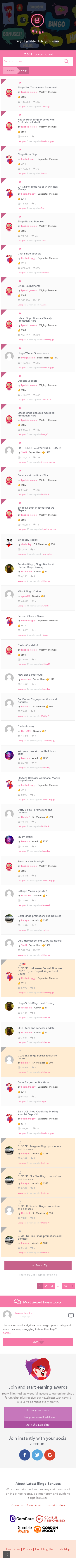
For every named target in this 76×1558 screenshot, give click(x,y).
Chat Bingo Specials (29, 253)
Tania (43, 240)
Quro (42, 208)
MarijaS (44, 434)
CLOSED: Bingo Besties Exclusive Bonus (37, 1057)
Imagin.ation (28, 357)
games (7, 1333)
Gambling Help (45, 1549)
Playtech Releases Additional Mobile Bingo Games (39, 779)
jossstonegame (48, 462)
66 (65, 1286)
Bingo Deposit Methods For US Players (36, 509)
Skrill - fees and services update (36, 1028)
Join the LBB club (38, 1425)
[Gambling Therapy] (46, 1529)
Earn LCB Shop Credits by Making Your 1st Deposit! (38, 1113)
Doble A (45, 494)
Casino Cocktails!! (28, 645)
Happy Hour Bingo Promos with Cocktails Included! (36, 121)
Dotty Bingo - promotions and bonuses (35, 811)
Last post (22, 106)
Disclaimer (13, 1549)
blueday (46, 689)
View (36, 1342)
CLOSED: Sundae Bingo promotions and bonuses (39, 1207)
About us (17, 1505)
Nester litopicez (24, 1313)
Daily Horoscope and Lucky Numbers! (40, 941)
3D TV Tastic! (25, 837)
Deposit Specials (27, 381)
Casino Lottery (26, 726)
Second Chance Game (31, 616)
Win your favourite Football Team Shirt (37, 752)
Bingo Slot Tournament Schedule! (37, 87)
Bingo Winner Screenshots (33, 353)
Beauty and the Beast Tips (33, 475)
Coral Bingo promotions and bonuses (39, 916)
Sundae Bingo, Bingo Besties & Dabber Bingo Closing (36, 566)
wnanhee (46, 605)
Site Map (64, 1549)
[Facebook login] (24, 1455)
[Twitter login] (37, 1455)
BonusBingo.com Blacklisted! (34, 1082)
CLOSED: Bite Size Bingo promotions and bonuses (39, 1177)
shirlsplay (26, 544)
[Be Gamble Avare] (24, 1529)
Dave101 (26, 731)
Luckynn (25, 920)
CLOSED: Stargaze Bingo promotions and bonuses (39, 1148)
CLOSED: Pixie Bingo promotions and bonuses (40, 1237)
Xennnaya (45, 106)
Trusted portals (55, 1505)
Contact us (34, 1505)
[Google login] (49, 1455)
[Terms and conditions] (50, 1519)
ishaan (46, 635)
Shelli (24, 452)
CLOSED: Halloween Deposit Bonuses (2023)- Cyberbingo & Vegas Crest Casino (40, 971)
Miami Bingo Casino (29, 591)
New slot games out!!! (30, 675)
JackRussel (46, 399)
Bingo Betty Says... (29, 154)
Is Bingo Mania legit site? (32, 891)
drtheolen (47, 554)
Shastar (43, 173)
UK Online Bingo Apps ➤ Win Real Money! (38, 188)
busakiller (26, 895)
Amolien (45, 272)
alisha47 (46, 664)
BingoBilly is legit (27, 540)
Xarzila (44, 304)
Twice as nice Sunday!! (31, 861)
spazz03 (25, 596)
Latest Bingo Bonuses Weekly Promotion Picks (35, 319)
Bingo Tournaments (29, 286)
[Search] (66, 61)
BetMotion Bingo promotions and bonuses (37, 701)
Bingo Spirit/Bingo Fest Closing (36, 1003)
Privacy (27, 1549)
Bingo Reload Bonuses (31, 221)
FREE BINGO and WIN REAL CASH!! (39, 448)
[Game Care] (22, 1518)
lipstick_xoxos (29, 92)
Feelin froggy (47, 141)
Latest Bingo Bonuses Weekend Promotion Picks (36, 414)
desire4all (45, 905)
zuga (43, 1101)
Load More (36, 1265)
